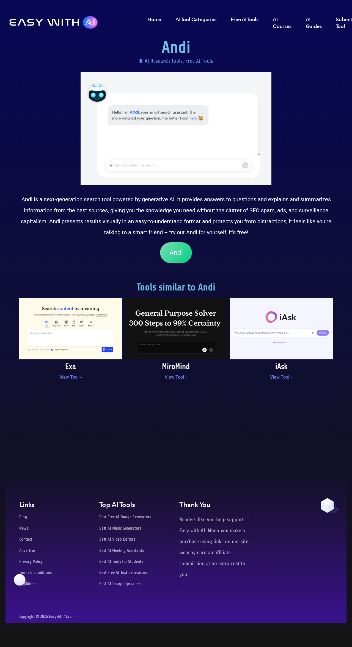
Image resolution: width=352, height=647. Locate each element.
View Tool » (70, 377)
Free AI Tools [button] (244, 19)
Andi (176, 253)
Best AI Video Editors (117, 539)
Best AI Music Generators (120, 528)
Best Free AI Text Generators (123, 572)
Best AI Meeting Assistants (121, 550)
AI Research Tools (164, 61)
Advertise (27, 550)
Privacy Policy (31, 561)
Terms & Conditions (35, 572)
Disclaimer (28, 583)
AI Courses (282, 23)
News (23, 528)
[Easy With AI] (54, 21)
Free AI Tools (199, 61)
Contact (25, 539)
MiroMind (176, 366)
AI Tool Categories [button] (195, 19)
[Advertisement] (176, 429)
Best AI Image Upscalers (120, 583)
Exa (70, 366)
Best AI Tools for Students (121, 561)
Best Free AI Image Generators (125, 516)
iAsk (281, 366)
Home (154, 19)
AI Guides (314, 23)
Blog (23, 516)
